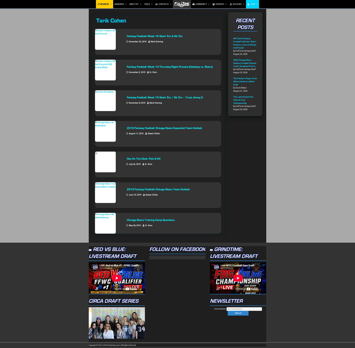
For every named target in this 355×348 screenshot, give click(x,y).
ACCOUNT (237, 4)
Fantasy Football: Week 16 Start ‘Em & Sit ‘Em (154, 36)
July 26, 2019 (135, 164)
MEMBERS (104, 4)
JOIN (253, 4)
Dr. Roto (153, 72)
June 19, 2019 (135, 195)
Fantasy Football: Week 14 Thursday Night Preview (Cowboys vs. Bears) (170, 66)
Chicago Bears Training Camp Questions (151, 220)
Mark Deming (157, 41)
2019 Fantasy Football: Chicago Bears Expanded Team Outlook (164, 128)
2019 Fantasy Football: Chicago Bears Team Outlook (158, 189)
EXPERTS (220, 4)
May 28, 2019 (135, 225)
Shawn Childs (154, 133)
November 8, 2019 (137, 103)
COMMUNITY (201, 4)
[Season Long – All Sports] (107, 39)
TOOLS (147, 4)
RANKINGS (119, 4)
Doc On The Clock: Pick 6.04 (144, 158)
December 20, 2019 (137, 41)
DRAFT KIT (134, 4)
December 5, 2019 (137, 72)
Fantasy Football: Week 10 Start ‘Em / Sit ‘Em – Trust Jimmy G (165, 97)
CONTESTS (164, 4)
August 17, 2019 (136, 133)
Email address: (220, 309)
